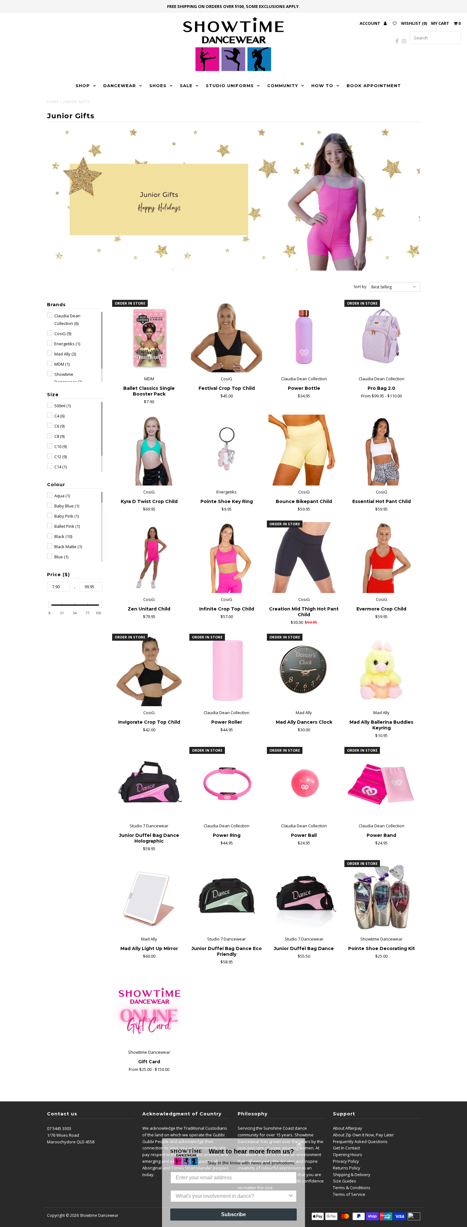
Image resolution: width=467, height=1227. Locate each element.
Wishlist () (414, 23)
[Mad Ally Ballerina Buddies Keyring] (381, 670)
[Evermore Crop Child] (381, 557)
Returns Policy (346, 1168)
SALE (186, 85)
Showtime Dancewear (99, 1215)
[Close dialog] (299, 1141)
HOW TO (322, 85)
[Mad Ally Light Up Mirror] (149, 897)
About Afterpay (347, 1128)
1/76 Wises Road (63, 1135)
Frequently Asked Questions (360, 1141)
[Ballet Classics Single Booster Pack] (149, 336)
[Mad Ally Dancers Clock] (303, 670)
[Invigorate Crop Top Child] (149, 670)
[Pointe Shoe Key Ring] (226, 450)
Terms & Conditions (351, 1187)
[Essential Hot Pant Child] (381, 450)
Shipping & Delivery (351, 1174)
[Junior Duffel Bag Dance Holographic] (149, 783)
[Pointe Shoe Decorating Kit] (381, 897)
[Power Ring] (226, 783)
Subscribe (233, 1211)
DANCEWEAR (119, 85)
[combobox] (232, 1193)
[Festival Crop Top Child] (226, 336)
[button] (56, 304)
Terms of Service (349, 1194)
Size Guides (344, 1181)
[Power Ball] (303, 783)
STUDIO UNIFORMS (230, 85)
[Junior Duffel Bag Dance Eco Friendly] (226, 897)
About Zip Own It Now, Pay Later (363, 1135)
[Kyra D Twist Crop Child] (149, 450)
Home (53, 101)
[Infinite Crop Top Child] (226, 557)
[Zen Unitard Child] (149, 557)
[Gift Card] (149, 1010)
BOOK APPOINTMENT (374, 85)
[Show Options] (291, 1193)
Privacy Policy (346, 1161)
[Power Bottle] (303, 336)
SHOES (157, 85)
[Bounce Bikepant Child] (303, 450)
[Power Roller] (226, 670)
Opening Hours (347, 1154)
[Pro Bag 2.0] (381, 336)
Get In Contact (346, 1148)
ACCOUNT (370, 23)
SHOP (83, 85)
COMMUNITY (282, 85)
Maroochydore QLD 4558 (70, 1142)
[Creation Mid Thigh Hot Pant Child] (303, 557)
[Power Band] (381, 783)
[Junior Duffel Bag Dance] (303, 897)
